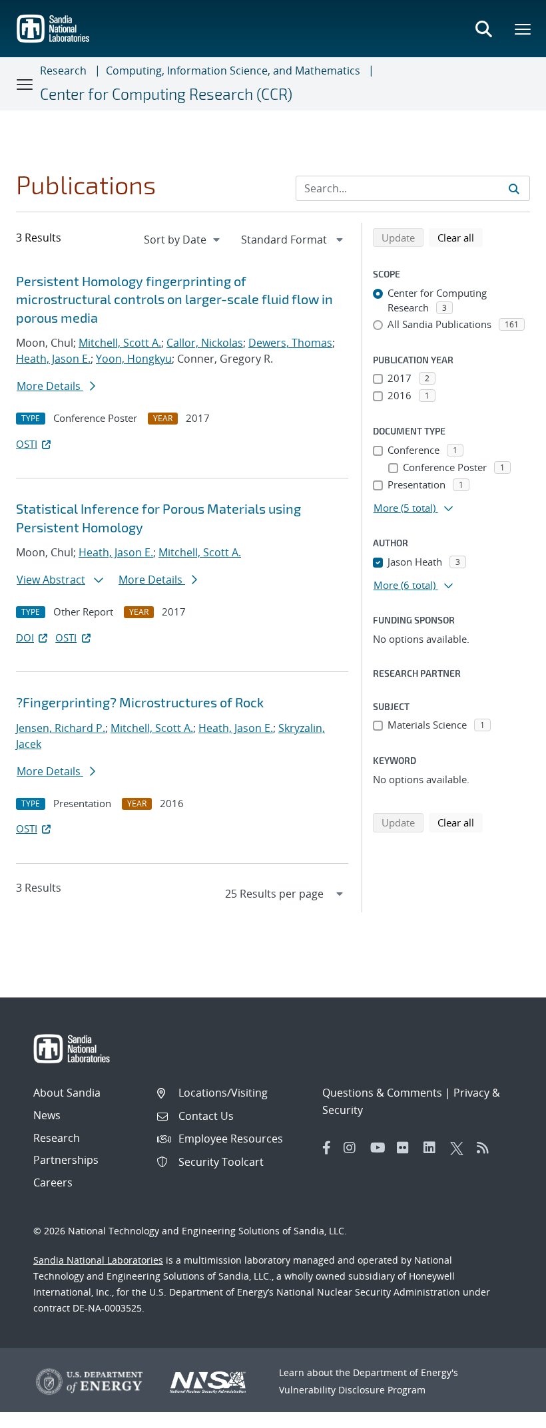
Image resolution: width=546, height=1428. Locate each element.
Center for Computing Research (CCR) (166, 94)
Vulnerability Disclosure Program (352, 1389)
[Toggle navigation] (25, 83)
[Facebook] (327, 1148)
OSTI (26, 443)
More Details (50, 386)
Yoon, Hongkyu (134, 358)
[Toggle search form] (483, 28)
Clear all (460, 237)
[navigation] (183, 239)
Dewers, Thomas (290, 342)
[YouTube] (380, 1148)
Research (63, 70)
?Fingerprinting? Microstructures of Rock (140, 702)
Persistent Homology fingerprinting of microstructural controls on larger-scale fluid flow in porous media (174, 299)
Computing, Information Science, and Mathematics (233, 70)
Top (506, 1412)
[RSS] (487, 1148)
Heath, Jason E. (53, 358)
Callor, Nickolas (204, 342)
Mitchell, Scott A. (120, 342)
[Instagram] (354, 1148)
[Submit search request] (514, 188)
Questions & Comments (382, 1092)
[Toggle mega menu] (523, 28)
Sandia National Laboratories (98, 1260)
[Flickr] (407, 1148)
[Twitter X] (460, 1148)
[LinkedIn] (433, 1148)
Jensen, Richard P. (60, 728)
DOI (25, 637)
